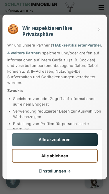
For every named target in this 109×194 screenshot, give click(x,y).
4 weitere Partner (23, 53)
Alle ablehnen (54, 155)
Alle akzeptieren (55, 139)
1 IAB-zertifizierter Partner (76, 44)
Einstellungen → (54, 170)
